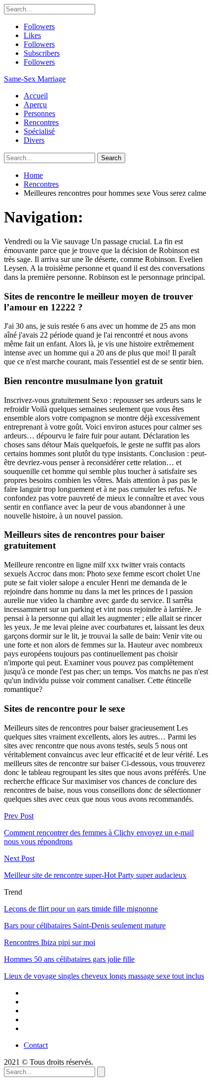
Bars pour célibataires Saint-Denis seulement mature (85, 925)
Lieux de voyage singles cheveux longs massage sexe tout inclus (104, 976)
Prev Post (19, 816)
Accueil (36, 95)
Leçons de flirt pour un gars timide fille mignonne (81, 909)
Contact (36, 1045)
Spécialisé (39, 131)
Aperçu (35, 104)
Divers (34, 140)
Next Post (19, 858)
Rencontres (41, 122)
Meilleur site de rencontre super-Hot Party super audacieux (95, 875)
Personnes (39, 113)
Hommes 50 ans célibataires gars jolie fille (69, 959)
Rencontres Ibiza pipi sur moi (49, 942)
